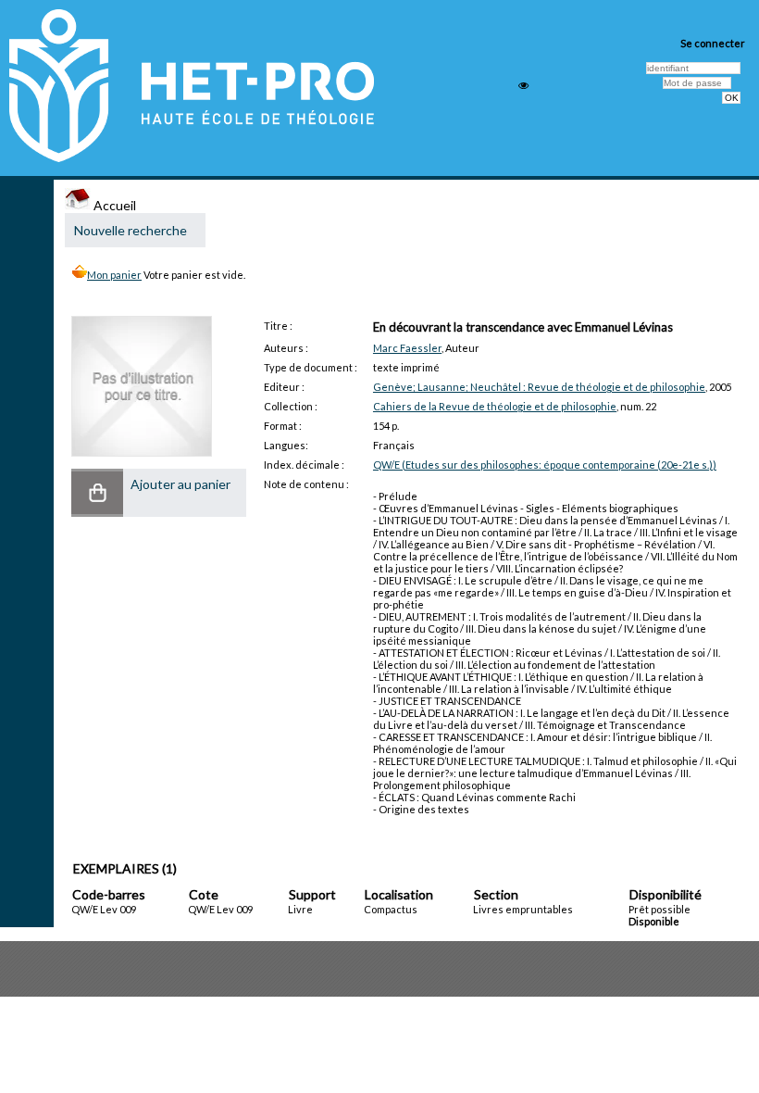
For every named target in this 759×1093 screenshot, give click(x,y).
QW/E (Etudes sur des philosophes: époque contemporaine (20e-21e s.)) (544, 465)
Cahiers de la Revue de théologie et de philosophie (494, 406)
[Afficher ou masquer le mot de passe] (523, 86)
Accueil (113, 205)
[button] (97, 492)
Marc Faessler (407, 348)
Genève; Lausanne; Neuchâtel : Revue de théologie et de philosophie (539, 387)
